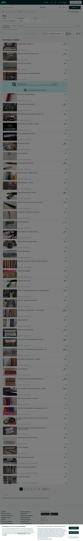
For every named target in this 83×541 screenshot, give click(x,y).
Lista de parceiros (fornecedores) (44, 539)
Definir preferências (73, 537)
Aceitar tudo (73, 527)
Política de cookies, (22, 533)
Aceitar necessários (74, 532)
